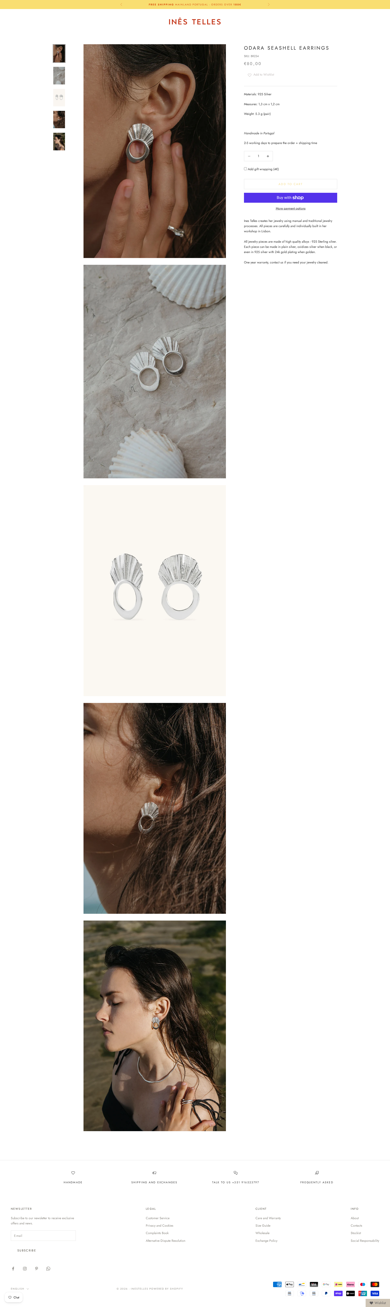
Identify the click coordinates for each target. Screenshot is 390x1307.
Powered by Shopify (166, 1289)
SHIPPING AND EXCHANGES (154, 1182)
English (336, 21)
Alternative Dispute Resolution (165, 1240)
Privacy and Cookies (159, 1225)
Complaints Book (157, 1233)
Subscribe (26, 1250)
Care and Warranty (268, 1218)
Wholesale (262, 1233)
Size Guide (262, 1225)
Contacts (356, 1225)
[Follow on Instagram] (25, 1268)
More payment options (291, 208)
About (355, 1218)
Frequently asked (316, 1182)
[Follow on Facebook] (13, 1268)
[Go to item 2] (59, 75)
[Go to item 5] (59, 141)
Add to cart (291, 184)
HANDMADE (73, 1182)
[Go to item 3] (59, 97)
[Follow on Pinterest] (36, 1268)
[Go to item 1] (59, 53)
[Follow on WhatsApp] (48, 1268)
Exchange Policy (266, 1240)
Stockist (356, 1233)
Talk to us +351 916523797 (235, 1182)
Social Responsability (365, 1240)
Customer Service (157, 1218)
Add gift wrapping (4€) (263, 169)
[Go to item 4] (59, 119)
